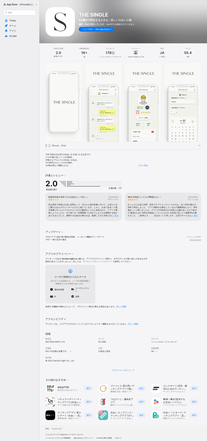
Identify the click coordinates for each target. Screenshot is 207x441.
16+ (153, 351)
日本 (47, 429)
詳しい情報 (121, 306)
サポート (118, 438)
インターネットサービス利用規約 (57, 438)
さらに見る (143, 165)
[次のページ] (204, 207)
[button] (19, 20)
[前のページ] (42, 207)
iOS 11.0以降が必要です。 (56, 351)
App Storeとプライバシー (83, 438)
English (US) (57, 429)
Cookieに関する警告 (104, 438)
